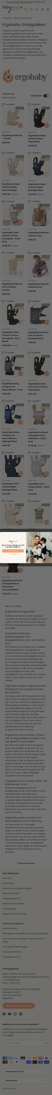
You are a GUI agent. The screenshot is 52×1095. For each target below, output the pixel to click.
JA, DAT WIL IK (13, 551)
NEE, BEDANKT (13, 554)
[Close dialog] (50, 533)
